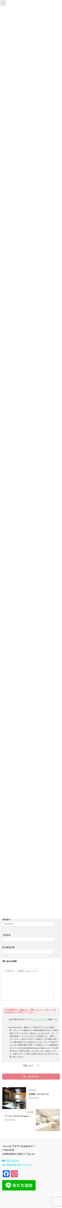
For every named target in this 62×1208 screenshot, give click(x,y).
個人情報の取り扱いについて (17, 1164)
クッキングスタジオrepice (17, 1116)
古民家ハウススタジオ (39, 1094)
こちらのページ (38, 1019)
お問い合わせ (11, 1160)
